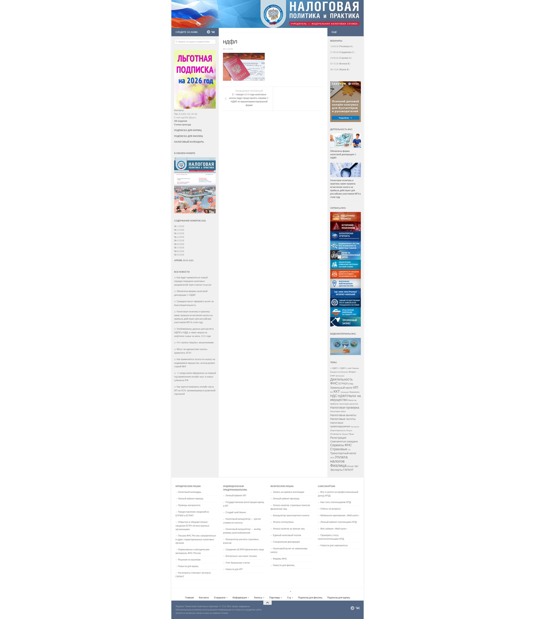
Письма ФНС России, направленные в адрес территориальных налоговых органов (196, 539)
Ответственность (338, 430)
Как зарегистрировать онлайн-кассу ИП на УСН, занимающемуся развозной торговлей (194, 390)
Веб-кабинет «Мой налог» (333, 528)
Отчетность (335, 434)
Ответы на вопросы (330, 508)
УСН (332, 457)
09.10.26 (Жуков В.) (339, 69)
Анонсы (258, 597)
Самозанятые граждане (344, 441)
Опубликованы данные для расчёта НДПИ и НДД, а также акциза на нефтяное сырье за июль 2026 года (194, 332)
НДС (333, 395)
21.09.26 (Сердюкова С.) (342, 52)
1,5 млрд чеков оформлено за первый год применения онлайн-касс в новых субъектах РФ (195, 376)
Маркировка (354, 392)
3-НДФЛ (342, 368)
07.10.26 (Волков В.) (340, 63)
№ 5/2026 (179, 240)
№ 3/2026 (179, 233)
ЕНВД (350, 383)
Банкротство (335, 372)
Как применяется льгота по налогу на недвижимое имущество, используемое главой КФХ (194, 363)
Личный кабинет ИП (236, 495)
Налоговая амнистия (348, 403)
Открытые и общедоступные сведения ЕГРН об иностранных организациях (192, 525)
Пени (351, 434)
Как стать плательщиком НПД (335, 502)
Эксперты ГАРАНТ (341, 470)
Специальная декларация (286, 541)
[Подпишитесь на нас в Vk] (213, 32)
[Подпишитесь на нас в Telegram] (208, 32)
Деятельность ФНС (341, 381)
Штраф (350, 466)
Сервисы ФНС (341, 444)
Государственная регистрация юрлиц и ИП (243, 503)
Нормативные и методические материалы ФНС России (192, 551)
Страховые (338, 449)
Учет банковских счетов (238, 562)
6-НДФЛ (349, 368)
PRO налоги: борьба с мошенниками (195, 342)
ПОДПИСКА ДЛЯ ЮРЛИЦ (188, 130)
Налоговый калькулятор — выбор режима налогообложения (242, 530)
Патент (345, 434)
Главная (189, 597)
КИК (331, 392)
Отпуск (349, 430)
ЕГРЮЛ (343, 383)
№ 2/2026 (179, 229)
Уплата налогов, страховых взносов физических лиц (290, 507)
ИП (355, 387)
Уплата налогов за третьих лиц (289, 528)
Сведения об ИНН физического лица (245, 549)
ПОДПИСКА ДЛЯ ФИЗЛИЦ (188, 136)
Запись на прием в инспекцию (288, 492)
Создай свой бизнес (236, 512)
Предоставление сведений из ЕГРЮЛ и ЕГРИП (192, 513)
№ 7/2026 (179, 247)
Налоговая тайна (338, 411)
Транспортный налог (343, 453)
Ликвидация (345, 392)
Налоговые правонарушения (340, 424)
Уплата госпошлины (283, 522)
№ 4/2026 (179, 237)
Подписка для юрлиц (338, 597)
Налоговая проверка (344, 407)
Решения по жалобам (189, 559)
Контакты (204, 597)
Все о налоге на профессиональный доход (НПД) (338, 493)
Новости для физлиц (283, 565)
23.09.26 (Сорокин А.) (341, 58)
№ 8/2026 (179, 251)
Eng (289, 597)
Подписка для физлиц (310, 597)
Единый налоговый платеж (287, 535)
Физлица (338, 465)
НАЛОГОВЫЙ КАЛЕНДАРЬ (189, 141)
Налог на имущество (345, 397)
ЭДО (356, 466)
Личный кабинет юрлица (190, 498)
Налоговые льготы (343, 419)
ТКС (349, 450)
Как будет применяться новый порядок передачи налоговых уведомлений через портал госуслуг (192, 281)
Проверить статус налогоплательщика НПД (331, 537)
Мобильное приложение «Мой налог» (339, 515)
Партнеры (274, 597)
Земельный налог (341, 388)
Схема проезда (182, 124)
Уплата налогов (339, 459)
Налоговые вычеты (343, 415)
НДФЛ (342, 395)
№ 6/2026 (179, 244)
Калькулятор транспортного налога (291, 515)
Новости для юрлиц (188, 566)
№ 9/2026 (179, 254)
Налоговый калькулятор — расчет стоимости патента (242, 520)
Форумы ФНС (280, 558)
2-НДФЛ (334, 368)
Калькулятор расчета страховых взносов (241, 541)
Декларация (340, 376)
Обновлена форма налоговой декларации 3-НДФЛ (343, 154)
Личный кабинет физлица (286, 498)
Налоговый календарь (189, 492)
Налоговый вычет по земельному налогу (288, 550)
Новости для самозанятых (334, 545)
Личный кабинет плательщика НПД (338, 522)
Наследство (355, 427)
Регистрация (338, 438)
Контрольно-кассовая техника (241, 556)
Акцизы (355, 368)
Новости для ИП (234, 569)
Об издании (180, 121)
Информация (240, 597)
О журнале (219, 597)
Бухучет (344, 372)
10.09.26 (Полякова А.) (341, 46)
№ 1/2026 (179, 226)
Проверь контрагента (189, 505)
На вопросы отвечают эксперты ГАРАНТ (193, 574)
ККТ (337, 391)
